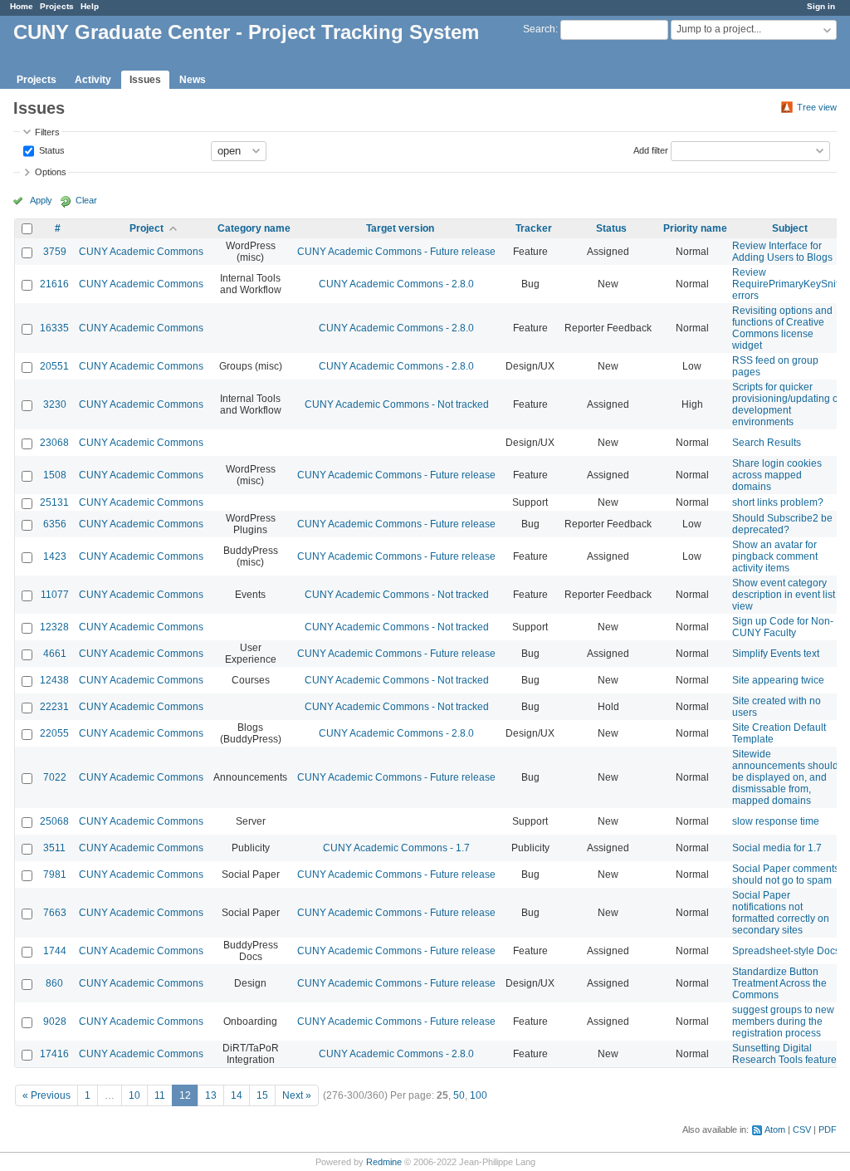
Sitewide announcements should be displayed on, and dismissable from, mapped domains (785, 777)
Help (90, 6)
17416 (54, 1054)
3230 (54, 404)
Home (21, 6)
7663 (54, 913)
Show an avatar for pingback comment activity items (775, 556)
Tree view (817, 107)
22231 (54, 707)
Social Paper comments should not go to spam (785, 874)
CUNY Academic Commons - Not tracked (397, 404)
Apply (41, 200)
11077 (55, 594)
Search (539, 29)
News (192, 80)
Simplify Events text (775, 653)
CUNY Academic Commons (141, 251)
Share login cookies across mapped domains (777, 475)
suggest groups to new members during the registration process (783, 1021)
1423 (54, 556)
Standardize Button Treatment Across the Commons (779, 983)
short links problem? (777, 502)
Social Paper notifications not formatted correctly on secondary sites (780, 912)
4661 (54, 653)
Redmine (384, 1162)
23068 (54, 442)
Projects (57, 6)
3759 (54, 251)
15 (262, 1095)
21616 (54, 284)
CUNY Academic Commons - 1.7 (396, 848)
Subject (790, 228)
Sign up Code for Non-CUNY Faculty (782, 627)
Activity (93, 80)
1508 (54, 475)
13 (211, 1095)
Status (51, 149)
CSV (802, 1129)
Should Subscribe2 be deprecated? (782, 524)
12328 (54, 627)
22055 (54, 733)
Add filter (650, 149)
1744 (54, 951)
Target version (400, 228)
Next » (296, 1095)
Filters (47, 132)
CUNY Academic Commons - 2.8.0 (396, 284)
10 (134, 1095)
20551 (54, 366)
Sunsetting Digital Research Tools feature (784, 1054)
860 (54, 983)
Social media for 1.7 (777, 848)
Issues (145, 80)
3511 (54, 848)
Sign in (821, 6)
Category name (254, 228)
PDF (827, 1129)
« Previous (46, 1095)
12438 (54, 680)
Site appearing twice (778, 680)
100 (478, 1095)
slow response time (775, 821)
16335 (54, 328)
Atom (775, 1129)
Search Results (766, 442)
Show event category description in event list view (783, 594)
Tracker (533, 228)
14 (236, 1095)
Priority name (695, 228)
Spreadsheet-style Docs (786, 951)
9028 (54, 1021)
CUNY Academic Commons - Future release (396, 251)
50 (459, 1095)
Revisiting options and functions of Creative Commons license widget (782, 328)
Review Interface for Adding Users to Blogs (782, 251)
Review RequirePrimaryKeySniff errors (786, 284)
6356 (54, 524)
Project (146, 228)
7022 (54, 777)
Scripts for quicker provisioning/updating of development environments (786, 404)
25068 (54, 821)
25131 (54, 502)
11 (159, 1095)
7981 (54, 874)
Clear (86, 200)
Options (50, 172)
